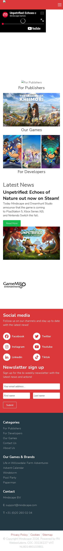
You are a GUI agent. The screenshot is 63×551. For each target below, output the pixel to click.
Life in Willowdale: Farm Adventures (26, 463)
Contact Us (10, 443)
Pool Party (9, 477)
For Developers (13, 433)
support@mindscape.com (21, 505)
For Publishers (12, 428)
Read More (12, 223)
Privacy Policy (19, 535)
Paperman (9, 482)
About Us (9, 448)
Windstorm (10, 473)
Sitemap (48, 535)
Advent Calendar (13, 468)
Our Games (10, 438)
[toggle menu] (59, 4)
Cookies (35, 535)
